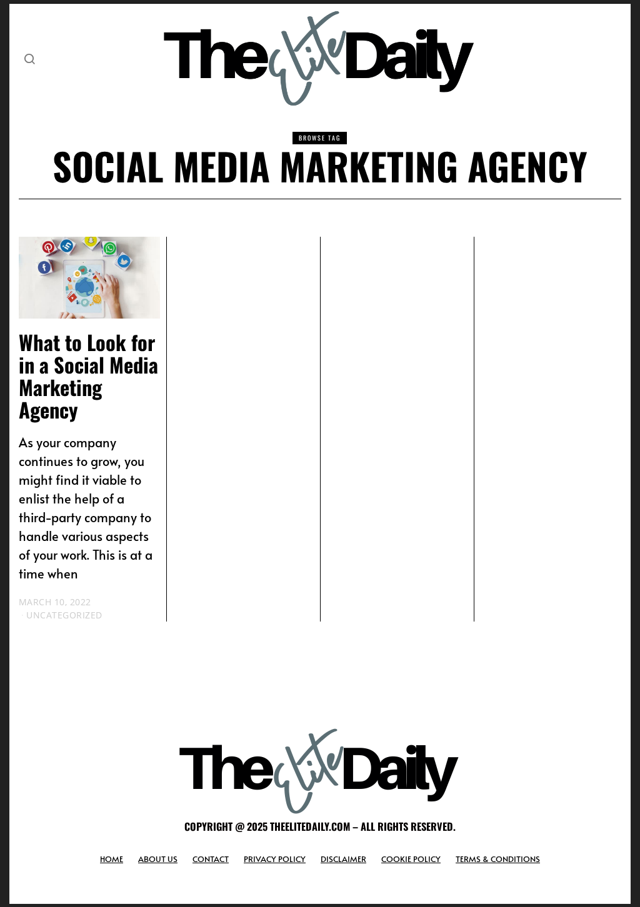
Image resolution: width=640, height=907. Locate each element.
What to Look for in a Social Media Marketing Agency (88, 375)
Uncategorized (64, 615)
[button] (29, 58)
